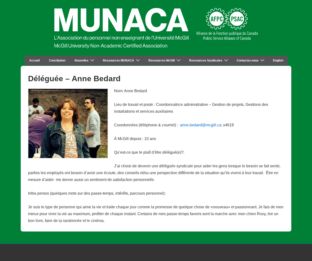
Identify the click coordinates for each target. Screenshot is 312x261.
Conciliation (57, 60)
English (278, 60)
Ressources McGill (161, 60)
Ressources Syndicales (205, 60)
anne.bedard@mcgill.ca (200, 125)
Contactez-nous (248, 60)
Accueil (34, 60)
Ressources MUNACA (118, 60)
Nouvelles (81, 60)
